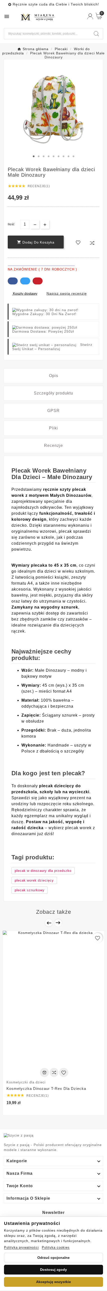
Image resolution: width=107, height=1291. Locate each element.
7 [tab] (63, 156)
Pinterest (38, 280)
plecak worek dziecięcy (34, 880)
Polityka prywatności (21, 1247)
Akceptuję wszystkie (53, 1282)
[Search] (96, 33)
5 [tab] (53, 156)
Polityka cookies (56, 1247)
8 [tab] (68, 156)
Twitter (25, 280)
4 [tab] (48, 156)
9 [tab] (73, 156)
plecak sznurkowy (30, 890)
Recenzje (53, 445)
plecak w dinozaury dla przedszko (43, 871)
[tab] (53, 375)
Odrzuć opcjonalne (53, 1258)
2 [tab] (38, 156)
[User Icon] (90, 16)
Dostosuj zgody (53, 1270)
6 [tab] (58, 156)
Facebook (13, 280)
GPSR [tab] (53, 410)
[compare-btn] (92, 243)
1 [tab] (33, 156)
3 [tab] (43, 156)
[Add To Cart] (44, 1072)
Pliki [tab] (53, 428)
